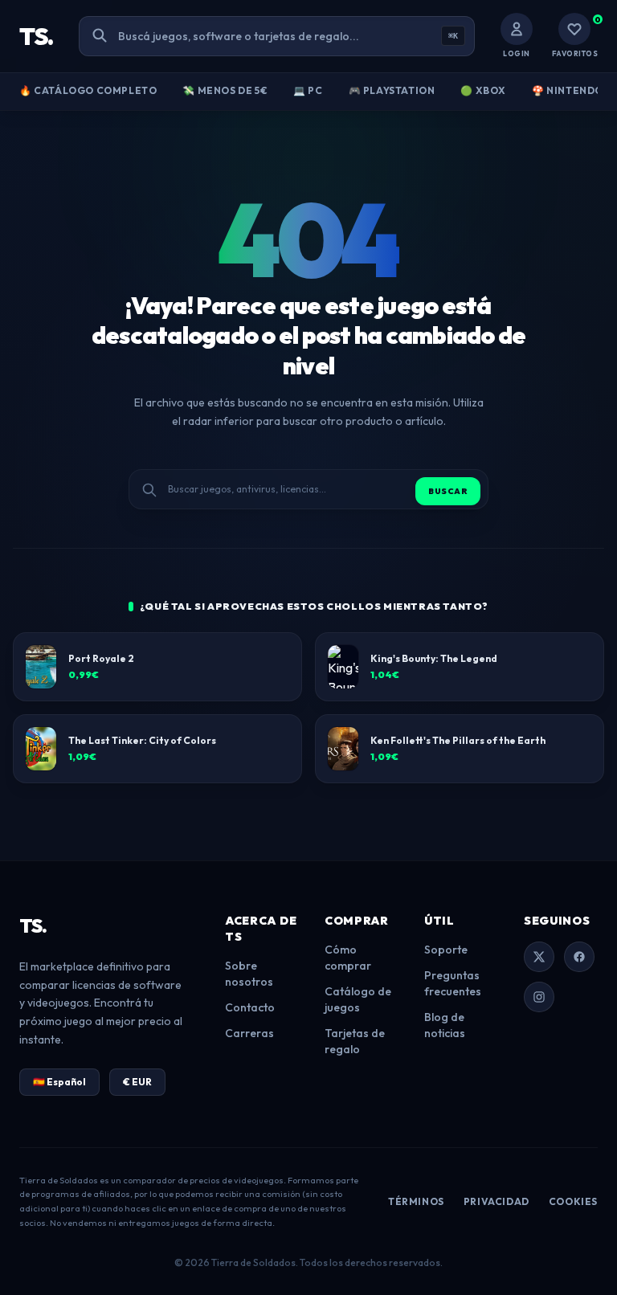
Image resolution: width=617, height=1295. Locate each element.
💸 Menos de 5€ (225, 90)
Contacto (250, 1007)
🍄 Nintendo (567, 90)
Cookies (573, 1201)
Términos (416, 1201)
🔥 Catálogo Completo (88, 90)
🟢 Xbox (483, 90)
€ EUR (137, 1082)
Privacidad (496, 1201)
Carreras (249, 1033)
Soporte (446, 949)
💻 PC (307, 90)
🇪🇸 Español (59, 1082)
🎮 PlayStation (392, 90)
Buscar (448, 491)
